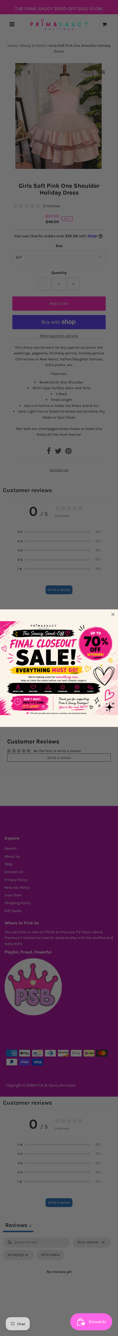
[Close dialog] (112, 614)
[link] (59, 668)
